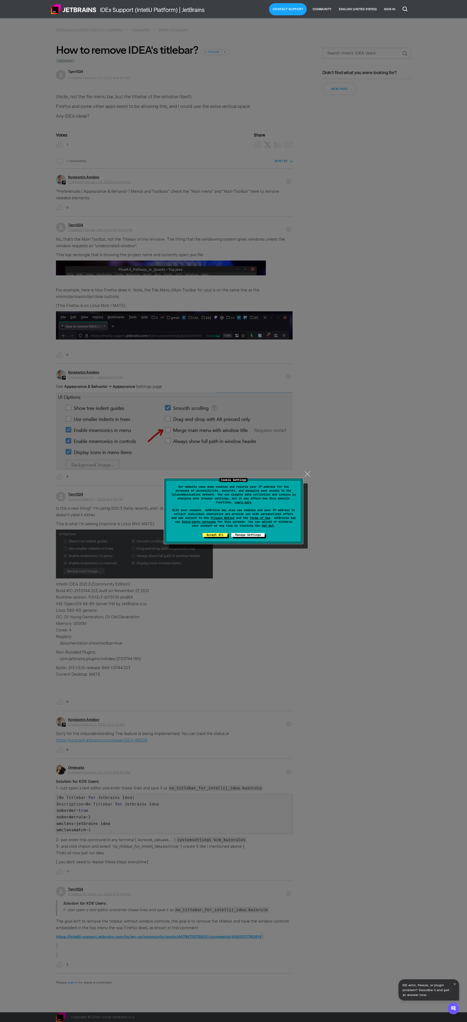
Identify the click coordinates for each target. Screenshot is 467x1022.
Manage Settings (248, 535)
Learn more (242, 502)
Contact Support (288, 9)
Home (73, 9)
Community (322, 9)
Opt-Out (268, 526)
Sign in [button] (389, 9)
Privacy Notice (222, 518)
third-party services (199, 522)
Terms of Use (260, 518)
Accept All (215, 535)
